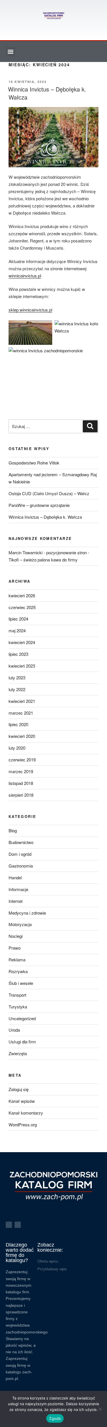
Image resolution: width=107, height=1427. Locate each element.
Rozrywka (18, 971)
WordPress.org (23, 1124)
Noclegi (16, 936)
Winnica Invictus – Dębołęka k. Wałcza (47, 93)
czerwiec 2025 (22, 607)
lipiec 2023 (18, 654)
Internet (16, 901)
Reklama (17, 959)
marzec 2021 (21, 713)
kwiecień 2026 (22, 595)
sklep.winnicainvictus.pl (30, 310)
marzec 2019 (21, 771)
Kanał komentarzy (26, 1113)
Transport (17, 995)
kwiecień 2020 (22, 736)
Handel (15, 877)
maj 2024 (17, 630)
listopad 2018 (21, 783)
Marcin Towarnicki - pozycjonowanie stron (48, 552)
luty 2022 (17, 689)
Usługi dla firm (22, 1042)
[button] (10, 51)
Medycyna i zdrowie (27, 913)
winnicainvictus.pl (25, 276)
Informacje (18, 889)
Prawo (15, 948)
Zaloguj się (19, 1089)
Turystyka (18, 1007)
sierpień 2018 (21, 795)
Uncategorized (22, 1018)
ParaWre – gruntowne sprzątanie (39, 505)
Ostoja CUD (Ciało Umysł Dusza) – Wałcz (49, 493)
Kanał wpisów (22, 1101)
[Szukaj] (90, 426)
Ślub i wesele (21, 983)
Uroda (14, 1030)
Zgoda (54, 1418)
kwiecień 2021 (22, 701)
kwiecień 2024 (22, 642)
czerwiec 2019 (22, 760)
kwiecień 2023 (22, 666)
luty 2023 (17, 677)
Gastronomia (21, 866)
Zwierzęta (18, 1053)
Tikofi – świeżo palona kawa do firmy (43, 560)
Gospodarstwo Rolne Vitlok (34, 463)
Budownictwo (21, 842)
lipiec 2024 (18, 619)
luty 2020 (17, 748)
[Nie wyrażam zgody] (100, 1409)
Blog (13, 830)
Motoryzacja (20, 924)
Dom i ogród (20, 854)
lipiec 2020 (18, 724)
